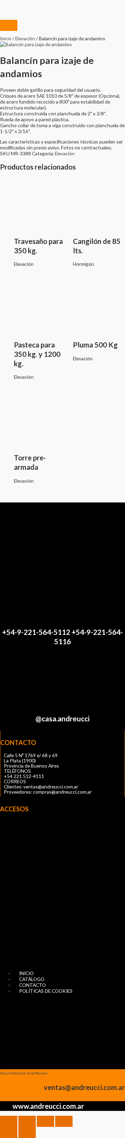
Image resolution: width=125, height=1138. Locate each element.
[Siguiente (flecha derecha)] (27, 1132)
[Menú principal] (8, 25)
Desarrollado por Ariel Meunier (24, 1073)
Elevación (25, 38)
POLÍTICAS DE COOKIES (46, 991)
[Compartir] (45, 1121)
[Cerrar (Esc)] (64, 1121)
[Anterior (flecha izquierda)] (8, 1132)
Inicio (5, 38)
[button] (62, 893)
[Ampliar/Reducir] (8, 1121)
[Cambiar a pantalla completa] (27, 1121)
